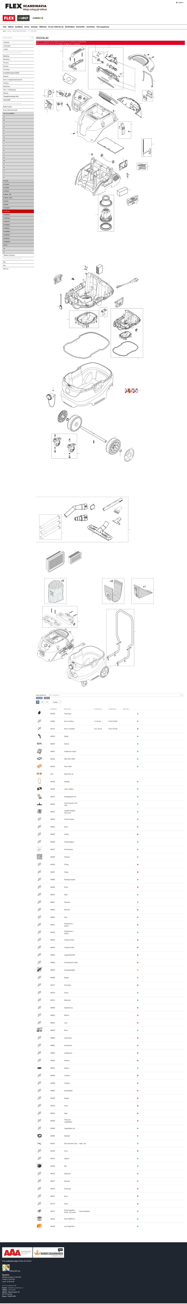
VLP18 (5, 245)
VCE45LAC (6, 238)
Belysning (6, 56)
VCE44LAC (6, 228)
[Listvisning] (37, 702)
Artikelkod (53, 709)
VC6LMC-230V (7, 198)
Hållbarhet (43, 27)
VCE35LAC (6, 221)
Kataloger (34, 27)
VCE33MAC (6, 218)
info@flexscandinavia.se (15, 1288)
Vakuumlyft (6, 100)
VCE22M (5, 201)
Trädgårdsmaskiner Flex (11, 96)
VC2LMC (5, 181)
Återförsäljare (70, 27)
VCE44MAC (6, 231)
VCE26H (5, 204)
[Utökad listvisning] (47, 702)
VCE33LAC (6, 211)
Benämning (67, 709)
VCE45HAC (6, 235)
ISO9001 (20, 1261)
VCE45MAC (6, 241)
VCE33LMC (6, 214)
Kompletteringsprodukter (11, 73)
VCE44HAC (6, 225)
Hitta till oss (15, 1271)
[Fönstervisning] (42, 702)
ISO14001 (28, 1261)
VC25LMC (6, 187)
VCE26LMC (6, 208)
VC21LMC (6, 184)
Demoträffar (80, 27)
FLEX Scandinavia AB (9, 1285)
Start (4, 27)
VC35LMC (6, 191)
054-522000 (11, 1290)
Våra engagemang (102, 27)
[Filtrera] (181, 695)
